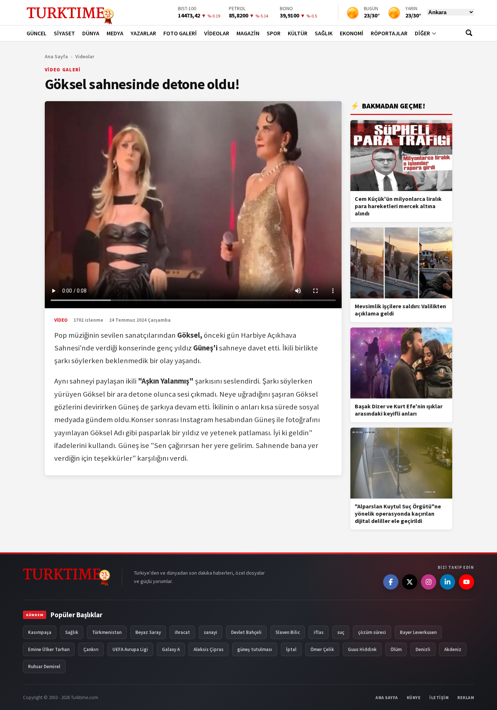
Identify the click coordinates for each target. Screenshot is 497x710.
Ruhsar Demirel (44, 666)
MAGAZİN (247, 33)
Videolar (84, 56)
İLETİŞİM (439, 697)
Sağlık (71, 632)
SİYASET (64, 33)
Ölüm (396, 649)
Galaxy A (171, 649)
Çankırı (91, 649)
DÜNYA (90, 33)
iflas (318, 632)
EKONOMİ (351, 33)
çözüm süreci (372, 632)
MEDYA (115, 33)
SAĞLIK (324, 33)
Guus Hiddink (362, 649)
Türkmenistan (107, 632)
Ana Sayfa (56, 56)
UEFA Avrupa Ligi (130, 649)
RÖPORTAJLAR (389, 33)
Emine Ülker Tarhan (48, 649)
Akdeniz (452, 649)
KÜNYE (414, 697)
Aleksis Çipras (208, 649)
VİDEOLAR (216, 33)
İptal (291, 649)
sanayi (210, 632)
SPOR (274, 33)
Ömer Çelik (322, 649)
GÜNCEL (37, 33)
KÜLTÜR (297, 33)
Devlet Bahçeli (246, 632)
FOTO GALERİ (180, 33)
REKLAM (465, 697)
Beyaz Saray (148, 632)
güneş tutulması (254, 649)
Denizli (423, 649)
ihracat (182, 632)
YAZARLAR (143, 33)
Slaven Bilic (287, 632)
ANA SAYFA (386, 697)
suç (340, 632)
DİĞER (422, 33)
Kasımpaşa (39, 632)
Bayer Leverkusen (418, 632)
